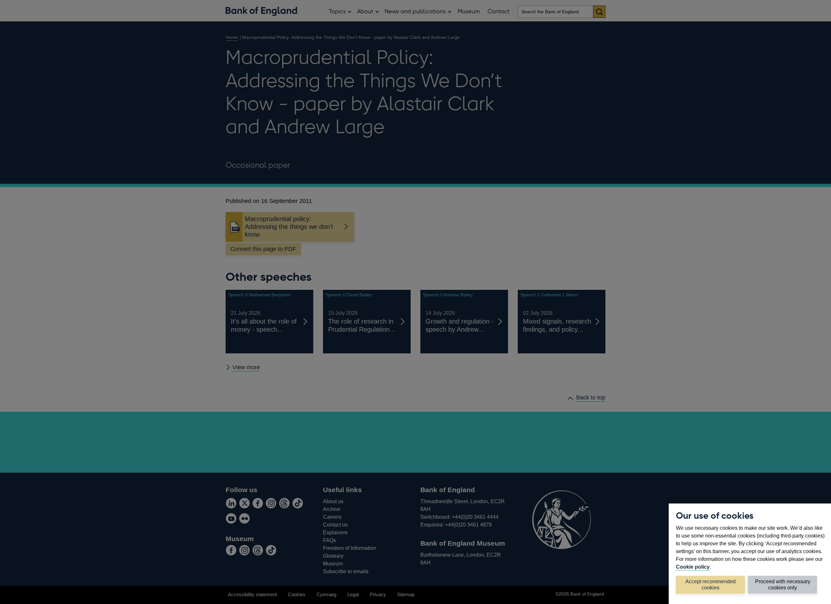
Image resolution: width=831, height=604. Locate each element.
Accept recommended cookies (710, 584)
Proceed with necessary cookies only (782, 584)
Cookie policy (693, 567)
